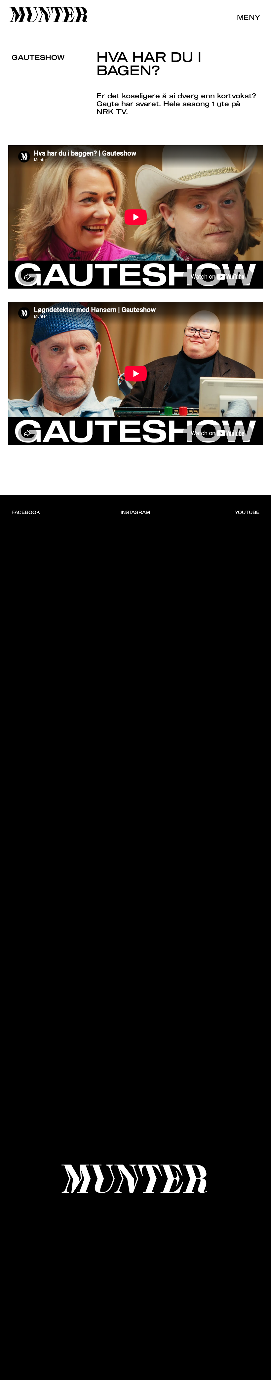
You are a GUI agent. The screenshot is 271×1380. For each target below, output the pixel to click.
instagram (135, 512)
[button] (245, 16)
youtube (247, 512)
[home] (49, 16)
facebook (26, 512)
